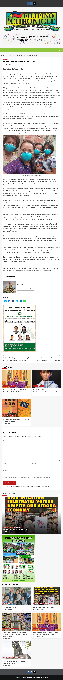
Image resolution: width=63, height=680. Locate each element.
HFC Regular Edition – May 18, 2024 (15, 529)
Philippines (11, 415)
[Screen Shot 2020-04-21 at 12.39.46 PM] (31, 38)
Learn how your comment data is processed (37, 486)
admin (20, 284)
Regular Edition (12, 527)
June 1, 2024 (7, 396)
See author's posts (25, 289)
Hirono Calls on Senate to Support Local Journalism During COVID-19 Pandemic (47, 358)
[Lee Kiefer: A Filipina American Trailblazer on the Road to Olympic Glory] (46, 379)
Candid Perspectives (8, 657)
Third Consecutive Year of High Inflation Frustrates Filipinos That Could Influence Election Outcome (15, 634)
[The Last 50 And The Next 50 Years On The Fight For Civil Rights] (16, 650)
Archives (36, 603)
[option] (31, 515)
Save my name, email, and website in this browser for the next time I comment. (28, 477)
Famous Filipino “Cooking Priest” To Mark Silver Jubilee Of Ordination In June (14, 392)
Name (5, 463)
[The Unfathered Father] (16, 596)
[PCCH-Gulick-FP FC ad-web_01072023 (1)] (19, 328)
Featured (36, 385)
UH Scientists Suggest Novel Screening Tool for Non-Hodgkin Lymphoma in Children (17, 358)
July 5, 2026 (7, 609)
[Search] (59, 50)
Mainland (18, 628)
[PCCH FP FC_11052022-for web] (18, 558)
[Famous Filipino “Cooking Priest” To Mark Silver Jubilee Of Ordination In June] (16, 379)
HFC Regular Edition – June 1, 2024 (43, 607)
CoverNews (36, 677)
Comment (6, 440)
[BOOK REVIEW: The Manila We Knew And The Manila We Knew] (16, 408)
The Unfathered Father (9, 607)
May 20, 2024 (7, 531)
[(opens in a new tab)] (31, 515)
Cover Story (6, 628)
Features (6, 59)
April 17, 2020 (8, 64)
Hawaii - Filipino (12, 385)
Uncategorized (7, 603)
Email (34, 463)
